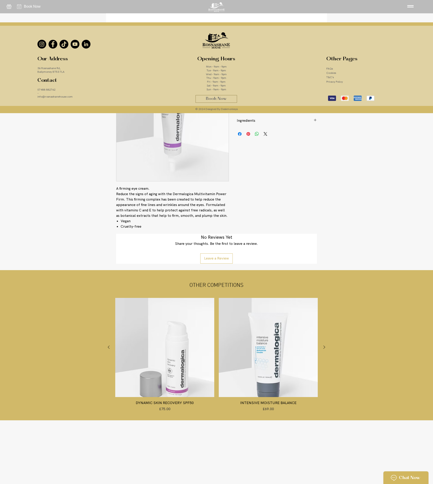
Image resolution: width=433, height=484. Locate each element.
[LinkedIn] (86, 44)
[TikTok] (64, 44)
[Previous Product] (108, 347)
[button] (410, 6)
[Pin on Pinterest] (248, 134)
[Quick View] (164, 347)
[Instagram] (41, 44)
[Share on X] (265, 134)
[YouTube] (75, 44)
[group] (216, 355)
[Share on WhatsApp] (257, 134)
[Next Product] (324, 347)
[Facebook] (52, 44)
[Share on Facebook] (239, 134)
